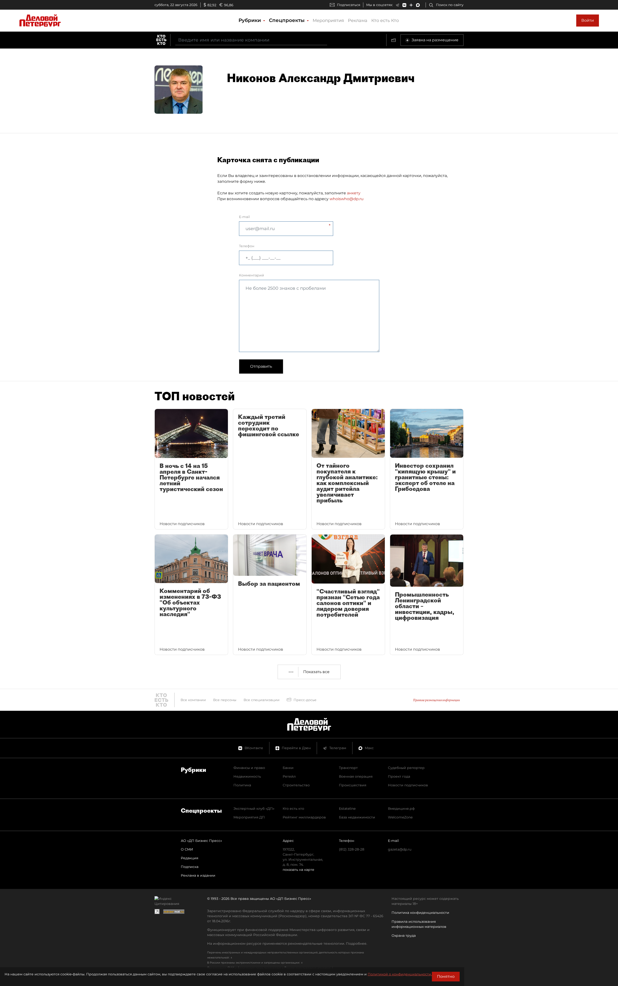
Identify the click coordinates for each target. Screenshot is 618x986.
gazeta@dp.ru (399, 849)
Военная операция (355, 776)
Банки (288, 768)
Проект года (399, 776)
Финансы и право (249, 768)
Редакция (189, 858)
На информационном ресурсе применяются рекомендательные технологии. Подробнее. (287, 943)
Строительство (296, 785)
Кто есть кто (293, 808)
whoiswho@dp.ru (347, 199)
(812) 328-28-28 (351, 849)
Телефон (246, 246)
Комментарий (251, 275)
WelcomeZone (400, 817)
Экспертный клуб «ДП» (253, 808)
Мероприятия (328, 20)
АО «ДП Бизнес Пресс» (201, 840)
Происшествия (352, 785)
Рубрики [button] (250, 20)
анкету (353, 193)
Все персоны (224, 700)
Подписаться (348, 5)
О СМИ (187, 849)
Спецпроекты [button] (287, 20)
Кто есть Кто (385, 20)
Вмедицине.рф (401, 808)
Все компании (193, 700)
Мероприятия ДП (249, 817)
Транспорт (348, 768)
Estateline (347, 808)
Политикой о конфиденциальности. (400, 974)
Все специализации (262, 700)
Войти (587, 20)
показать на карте (298, 869)
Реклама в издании (198, 875)
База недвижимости (357, 817)
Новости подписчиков (408, 785)
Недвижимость (247, 776)
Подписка (189, 867)
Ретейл (289, 776)
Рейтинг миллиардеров (304, 817)
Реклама (357, 20)
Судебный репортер (406, 768)
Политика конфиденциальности (420, 912)
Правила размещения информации (436, 700)
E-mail (244, 217)
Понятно (446, 976)
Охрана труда (404, 935)
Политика (242, 785)
